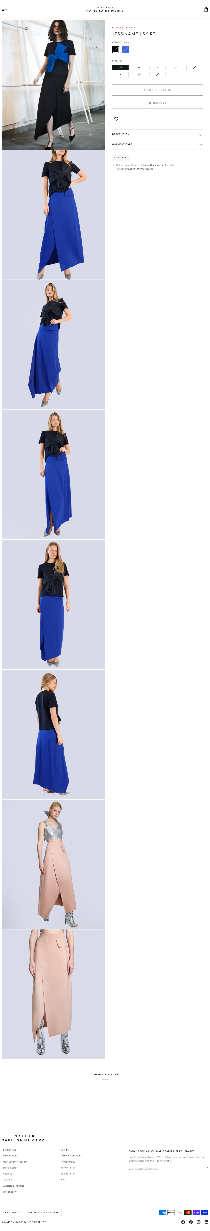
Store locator (10, 1167)
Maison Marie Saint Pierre (22, 1222)
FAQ (62, 1179)
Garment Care (122, 144)
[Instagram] (199, 1222)
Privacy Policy (67, 1161)
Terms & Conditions (71, 1155)
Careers (7, 1179)
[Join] (205, 1168)
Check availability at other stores (135, 168)
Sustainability (10, 1191)
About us (7, 1173)
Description (120, 134)
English (10, 1212)
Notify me (160, 103)
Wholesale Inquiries (13, 1185)
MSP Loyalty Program (15, 1161)
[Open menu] (8, 9)
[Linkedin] (206, 1222)
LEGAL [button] (64, 1150)
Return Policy (67, 1167)
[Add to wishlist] (116, 119)
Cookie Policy (67, 1173)
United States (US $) (41, 1212)
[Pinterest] (191, 1222)
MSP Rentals (10, 1155)
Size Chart (121, 157)
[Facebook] (183, 1222)
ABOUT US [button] (9, 1150)
